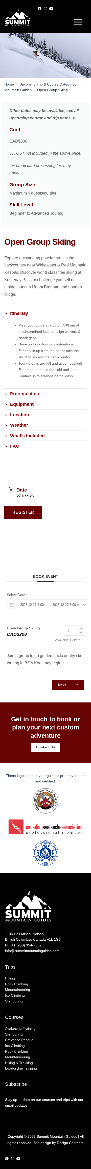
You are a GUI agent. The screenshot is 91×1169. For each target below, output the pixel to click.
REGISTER (23, 512)
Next (62, 685)
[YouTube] (51, 5)
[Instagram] (45, 5)
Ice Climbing (15, 995)
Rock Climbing (16, 984)
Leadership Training (21, 1068)
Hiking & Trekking (19, 1063)
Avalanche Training (20, 1028)
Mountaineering (17, 990)
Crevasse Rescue (19, 1040)
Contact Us (45, 747)
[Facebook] (39, 5)
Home (9, 84)
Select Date (17, 595)
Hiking (10, 978)
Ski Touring (14, 1001)
